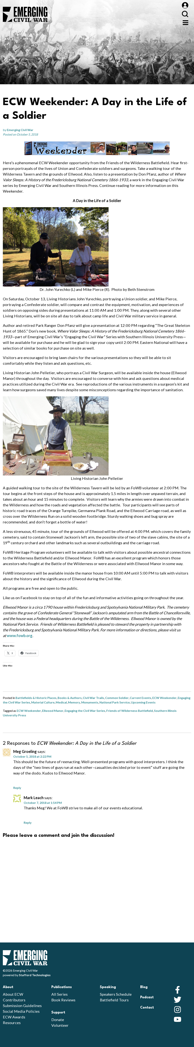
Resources (12, 1022)
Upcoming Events (143, 702)
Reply (17, 787)
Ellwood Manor (52, 710)
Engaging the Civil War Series (85, 710)
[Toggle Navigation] (185, 22)
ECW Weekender (164, 698)
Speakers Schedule (116, 994)
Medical (61, 702)
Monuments (89, 702)
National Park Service (114, 702)
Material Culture (43, 702)
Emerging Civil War (20, 130)
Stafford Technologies (35, 975)
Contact (147, 1007)
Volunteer (60, 1025)
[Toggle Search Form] (185, 13)
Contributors (14, 1000)
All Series (59, 994)
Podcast (147, 997)
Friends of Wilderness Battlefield (129, 710)
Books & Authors (70, 698)
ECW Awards (14, 1017)
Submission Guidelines (22, 1005)
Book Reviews (63, 1000)
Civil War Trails (93, 698)
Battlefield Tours (114, 1000)
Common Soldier (117, 698)
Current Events (140, 698)
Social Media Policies (21, 1011)
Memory (74, 702)
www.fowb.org (19, 635)
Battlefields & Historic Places (36, 698)
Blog (144, 987)
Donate (57, 1019)
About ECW (13, 994)
